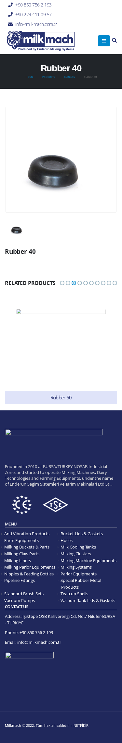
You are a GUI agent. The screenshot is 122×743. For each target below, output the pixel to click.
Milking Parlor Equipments (29, 567)
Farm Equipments (21, 540)
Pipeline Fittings (19, 580)
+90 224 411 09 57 (33, 14)
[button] (62, 283)
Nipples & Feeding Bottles (29, 574)
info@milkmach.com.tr (36, 24)
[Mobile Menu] (104, 40)
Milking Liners (17, 560)
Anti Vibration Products (26, 534)
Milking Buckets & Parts (26, 547)
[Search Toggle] (114, 40)
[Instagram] (112, 23)
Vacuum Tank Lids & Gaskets (88, 600)
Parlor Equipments (79, 574)
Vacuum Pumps (19, 600)
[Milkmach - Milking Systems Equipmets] (40, 41)
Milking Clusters (76, 554)
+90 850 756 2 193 (33, 5)
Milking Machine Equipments (88, 560)
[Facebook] (112, 14)
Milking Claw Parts (21, 554)
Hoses (67, 540)
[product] (61, 351)
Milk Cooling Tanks (78, 547)
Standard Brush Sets (24, 593)
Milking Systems (76, 567)
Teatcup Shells (74, 593)
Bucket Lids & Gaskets (82, 534)
